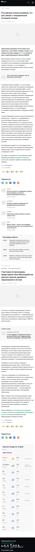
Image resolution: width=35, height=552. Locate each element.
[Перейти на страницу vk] (2, 546)
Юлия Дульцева (8, 165)
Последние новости (10, 237)
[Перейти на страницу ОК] (8, 546)
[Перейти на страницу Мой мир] (11, 546)
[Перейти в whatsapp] (6, 183)
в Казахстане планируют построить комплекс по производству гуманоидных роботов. (17, 412)
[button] (2, 183)
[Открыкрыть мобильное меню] (33, 2)
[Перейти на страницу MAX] (5, 546)
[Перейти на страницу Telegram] (20, 546)
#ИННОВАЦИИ (4, 268)
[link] (9, 189)
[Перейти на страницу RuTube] (17, 546)
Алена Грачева (8, 420)
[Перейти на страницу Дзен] (14, 546)
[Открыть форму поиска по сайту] (28, 2)
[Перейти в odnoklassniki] (18, 183)
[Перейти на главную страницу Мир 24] (3, 2)
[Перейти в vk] (14, 183)
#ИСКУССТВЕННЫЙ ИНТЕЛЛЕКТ (14, 268)
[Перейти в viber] (10, 183)
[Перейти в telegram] (2, 183)
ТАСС (21, 53)
